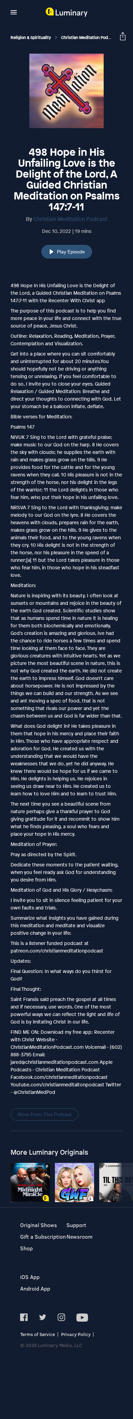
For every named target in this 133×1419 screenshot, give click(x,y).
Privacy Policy (76, 1334)
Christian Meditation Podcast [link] (89, 37)
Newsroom (79, 1236)
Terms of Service (37, 1334)
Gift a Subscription (43, 1236)
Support (76, 1224)
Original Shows (38, 1224)
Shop (26, 1248)
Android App (35, 1288)
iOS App (30, 1276)
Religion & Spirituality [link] (31, 37)
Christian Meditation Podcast (70, 219)
